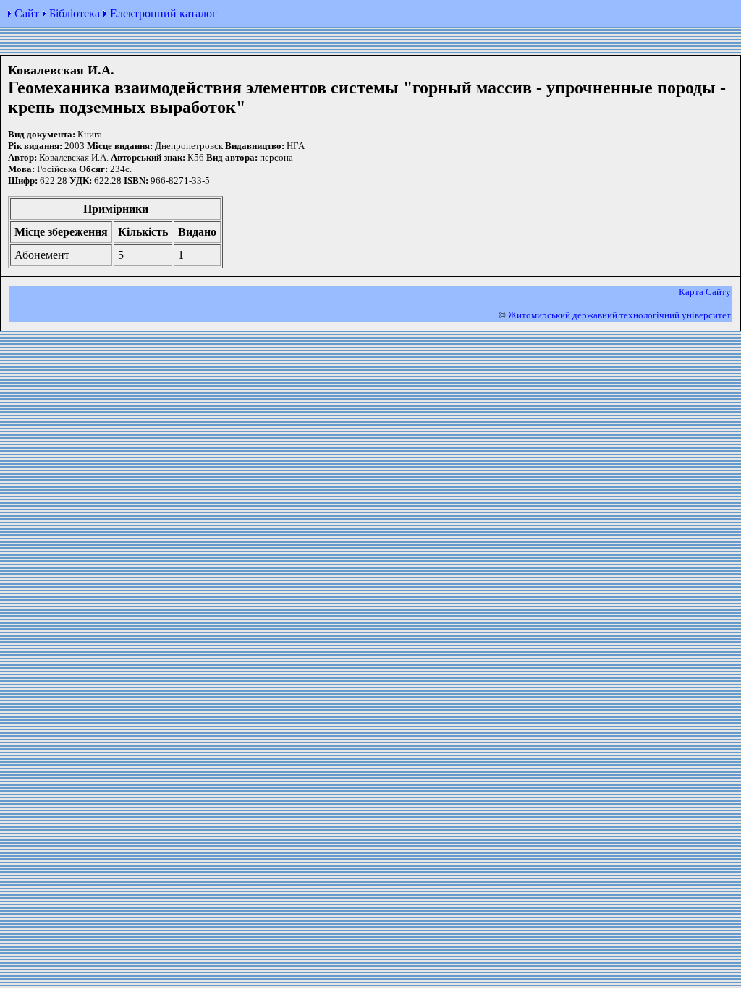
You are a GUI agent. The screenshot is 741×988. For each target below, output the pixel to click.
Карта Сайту (705, 291)
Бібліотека (74, 13)
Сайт (26, 13)
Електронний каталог (163, 13)
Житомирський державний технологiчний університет (619, 315)
